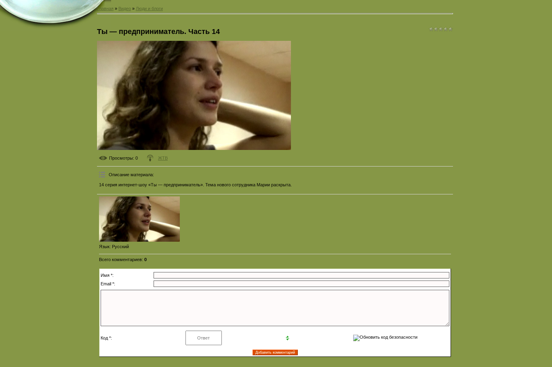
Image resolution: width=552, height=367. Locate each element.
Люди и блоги (149, 8)
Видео (124, 8)
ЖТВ (163, 158)
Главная (105, 8)
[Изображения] (139, 219)
